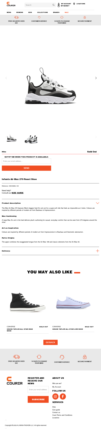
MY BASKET (65, 6)
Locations (55, 418)
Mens (9, 12)
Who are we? (57, 383)
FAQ (54, 407)
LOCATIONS (80, 3)
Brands (56, 12)
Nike (4, 152)
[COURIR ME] (14, 4)
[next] (95, 78)
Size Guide (18, 193)
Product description (11, 203)
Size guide (56, 410)
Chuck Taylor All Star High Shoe (28, 302)
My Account (56, 387)
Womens (19, 12)
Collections (42, 12)
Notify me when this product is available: (26, 157)
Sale (66, 12)
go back (50, 342)
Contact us (56, 412)
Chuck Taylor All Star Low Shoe (73, 302)
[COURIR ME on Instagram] (55, 396)
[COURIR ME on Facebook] (63, 396)
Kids (30, 12)
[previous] (5, 78)
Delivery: (6, 251)
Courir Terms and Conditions (62, 415)
